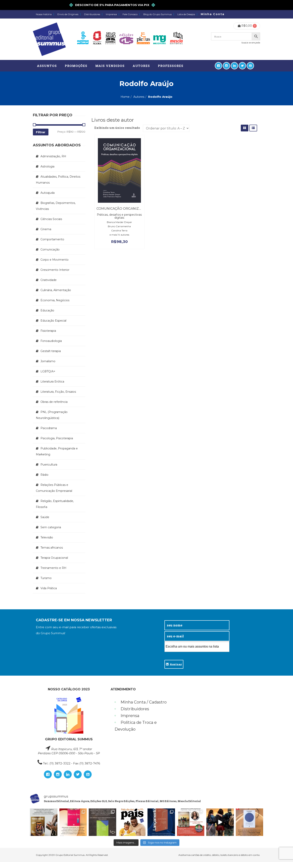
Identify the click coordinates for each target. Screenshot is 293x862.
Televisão (46, 537)
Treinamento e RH (53, 568)
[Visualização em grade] (244, 128)
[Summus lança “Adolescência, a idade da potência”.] (220, 822)
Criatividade (48, 280)
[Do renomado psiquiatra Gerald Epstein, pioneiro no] (249, 822)
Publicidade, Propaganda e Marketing (57, 451)
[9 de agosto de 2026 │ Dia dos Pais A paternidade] (132, 822)
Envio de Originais (67, 14)
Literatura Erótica (52, 381)
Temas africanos (51, 547)
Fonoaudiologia (51, 341)
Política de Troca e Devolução (136, 726)
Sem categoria (50, 527)
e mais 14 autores (119, 234)
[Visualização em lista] (253, 128)
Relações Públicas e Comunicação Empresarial (54, 488)
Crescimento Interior (54, 270)
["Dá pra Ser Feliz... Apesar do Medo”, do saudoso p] (102, 822)
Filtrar (40, 132)
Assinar (175, 664)
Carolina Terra (119, 230)
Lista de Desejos (186, 14)
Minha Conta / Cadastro (144, 702)
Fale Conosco (130, 14)
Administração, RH (53, 156)
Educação (47, 310)
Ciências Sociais (51, 219)
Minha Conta (212, 14)
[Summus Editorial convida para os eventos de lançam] (191, 822)
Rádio (44, 474)
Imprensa (111, 14)
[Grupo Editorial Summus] (49, 39)
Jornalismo (47, 361)
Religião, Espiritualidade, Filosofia (55, 504)
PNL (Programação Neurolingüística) (52, 415)
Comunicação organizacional (124, 208)
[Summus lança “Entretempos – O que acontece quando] (161, 822)
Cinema (45, 229)
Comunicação (50, 249)
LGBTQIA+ (47, 371)
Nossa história (44, 14)
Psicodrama (48, 428)
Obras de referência (54, 402)
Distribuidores (92, 14)
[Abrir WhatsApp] (283, 852)
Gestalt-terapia (50, 351)
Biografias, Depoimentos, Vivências (56, 206)
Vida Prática (48, 588)
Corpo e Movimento (54, 259)
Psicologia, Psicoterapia (56, 438)
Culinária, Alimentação (55, 290)
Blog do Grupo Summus (157, 14)
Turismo (46, 578)
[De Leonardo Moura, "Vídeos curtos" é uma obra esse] (43, 822)
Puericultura (48, 464)
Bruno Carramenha (119, 226)
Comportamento (52, 239)
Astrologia (47, 166)
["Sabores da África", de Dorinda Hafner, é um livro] (73, 822)
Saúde (44, 517)
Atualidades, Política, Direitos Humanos (58, 179)
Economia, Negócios (54, 300)
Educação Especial (53, 320)
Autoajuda (47, 193)
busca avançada (251, 42)
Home (125, 97)
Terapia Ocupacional (54, 558)
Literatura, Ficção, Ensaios (58, 391)
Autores (138, 97)
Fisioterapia (48, 331)
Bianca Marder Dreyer (119, 222)
